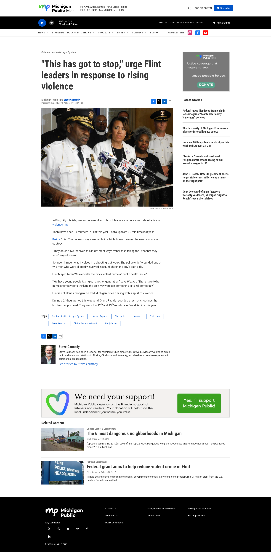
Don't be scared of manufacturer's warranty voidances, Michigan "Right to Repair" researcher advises (205, 195)
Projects (104, 32)
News (41, 32)
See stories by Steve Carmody (78, 364)
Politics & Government (96, 462)
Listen (121, 32)
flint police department (85, 323)
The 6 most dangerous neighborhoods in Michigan (134, 433)
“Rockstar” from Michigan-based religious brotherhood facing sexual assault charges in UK (203, 160)
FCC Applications (196, 515)
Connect (137, 32)
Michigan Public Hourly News (161, 508)
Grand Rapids (100, 316)
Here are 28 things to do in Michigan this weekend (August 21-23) (206, 144)
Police (56, 239)
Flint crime (155, 316)
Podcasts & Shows (79, 32)
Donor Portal (204, 8)
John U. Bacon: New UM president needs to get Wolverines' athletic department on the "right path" (205, 177)
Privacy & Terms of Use (199, 508)
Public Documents (114, 523)
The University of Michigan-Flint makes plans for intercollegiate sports (205, 130)
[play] (42, 23)
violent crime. (60, 224)
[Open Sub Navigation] (47, 32)
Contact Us (110, 508)
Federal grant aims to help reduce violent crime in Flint (138, 466)
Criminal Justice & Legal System (58, 52)
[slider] (56, 22)
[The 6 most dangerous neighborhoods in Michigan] (62, 439)
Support (155, 32)
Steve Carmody (72, 99)
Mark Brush (92, 439)
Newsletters (176, 32)
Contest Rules (153, 515)
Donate (225, 8)
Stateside (58, 32)
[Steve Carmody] (48, 354)
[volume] (51, 22)
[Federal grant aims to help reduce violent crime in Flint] (62, 472)
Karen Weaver (59, 323)
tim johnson (111, 323)
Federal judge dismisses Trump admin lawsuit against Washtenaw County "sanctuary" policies (204, 114)
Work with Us (111, 515)
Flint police (120, 316)
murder (137, 316)
